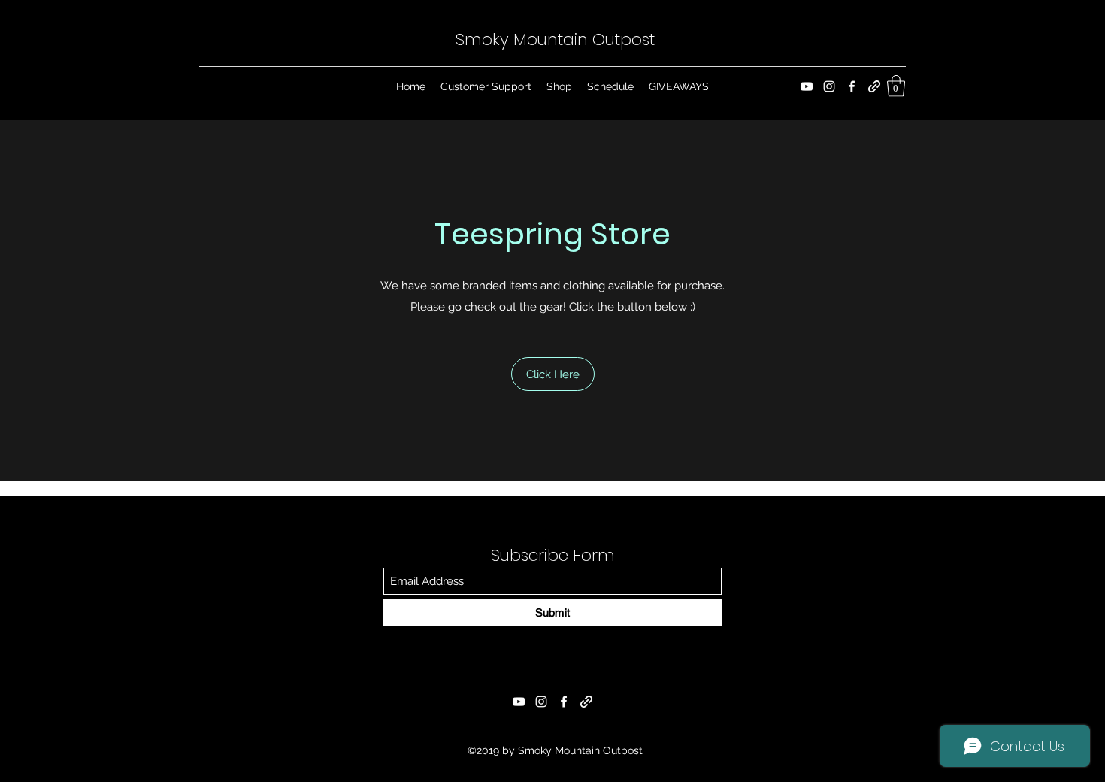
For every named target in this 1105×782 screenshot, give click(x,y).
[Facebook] (851, 86)
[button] (896, 86)
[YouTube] (806, 86)
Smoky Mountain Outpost (555, 39)
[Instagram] (829, 86)
